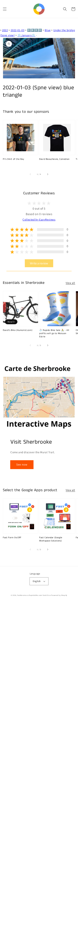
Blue (47, 30)
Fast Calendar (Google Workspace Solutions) (50, 539)
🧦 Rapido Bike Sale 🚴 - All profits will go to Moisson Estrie (54, 333)
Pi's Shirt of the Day (13, 159)
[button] (5, 9)
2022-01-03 (17, 30)
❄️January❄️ (26, 35)
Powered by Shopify (59, 595)
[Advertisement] (39, 775)
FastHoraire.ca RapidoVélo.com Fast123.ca (34, 595)
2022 (5, 30)
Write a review (39, 263)
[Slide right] (47, 174)
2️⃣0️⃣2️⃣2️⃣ (34, 30)
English (37, 581)
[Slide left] (30, 174)
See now (21, 464)
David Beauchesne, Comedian (54, 159)
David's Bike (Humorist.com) (17, 330)
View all (70, 283)
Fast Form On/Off (12, 537)
